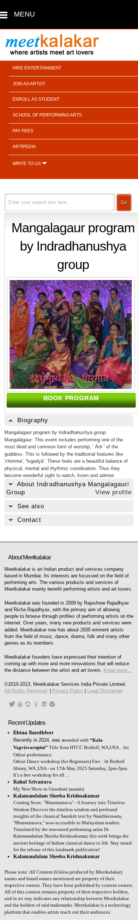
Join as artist (29, 83)
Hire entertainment (37, 68)
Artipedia (24, 146)
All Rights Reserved (25, 691)
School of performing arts (47, 115)
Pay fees (23, 130)
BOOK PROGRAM (71, 398)
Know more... (117, 670)
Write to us (27, 163)
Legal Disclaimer (105, 691)
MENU (24, 14)
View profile (113, 492)
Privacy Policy (67, 691)
